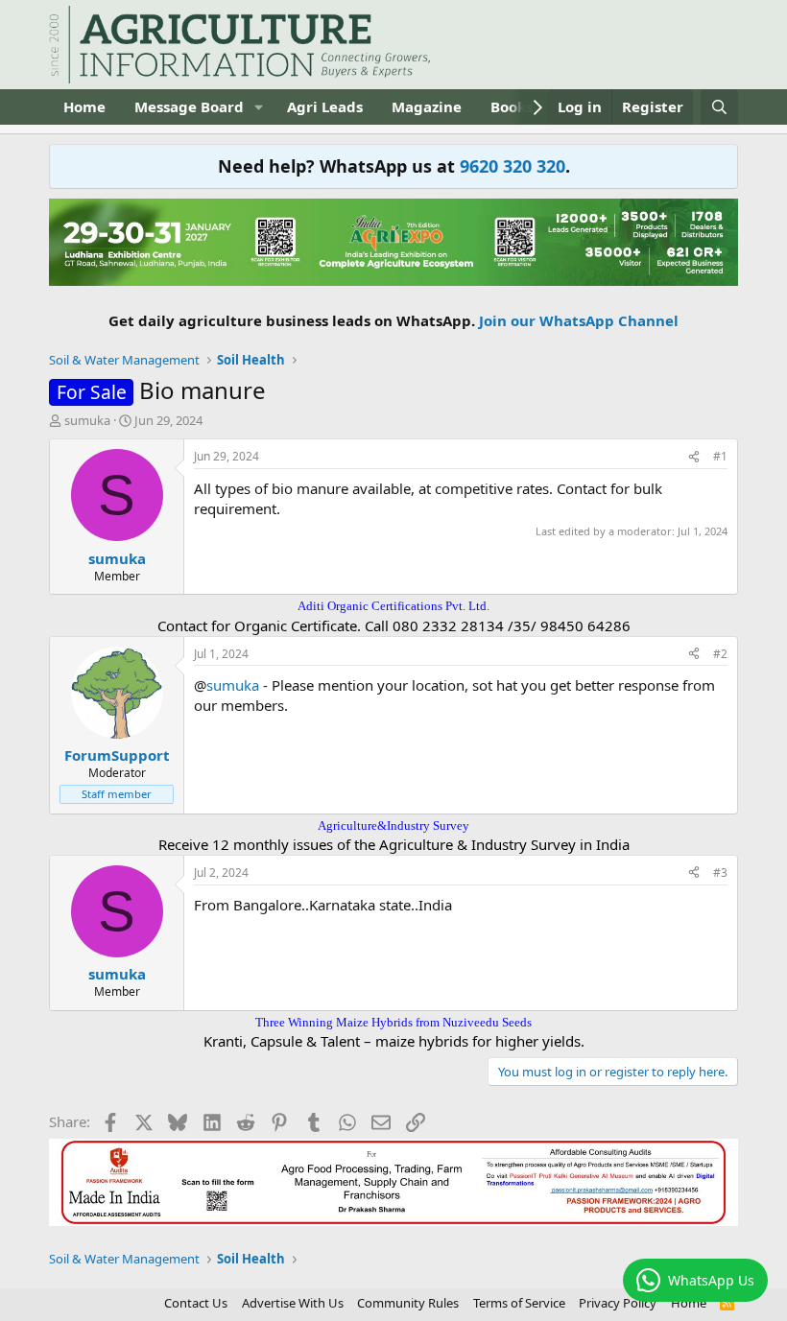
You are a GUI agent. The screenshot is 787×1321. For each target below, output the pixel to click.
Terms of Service (519, 1302)
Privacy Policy (617, 1302)
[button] (259, 107)
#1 (720, 456)
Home (84, 106)
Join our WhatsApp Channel (579, 320)
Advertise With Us (293, 1302)
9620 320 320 (512, 165)
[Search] (719, 107)
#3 (720, 872)
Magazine (427, 106)
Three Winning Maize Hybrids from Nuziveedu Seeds (393, 1022)
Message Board (189, 106)
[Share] (693, 457)
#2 (720, 654)
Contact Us (195, 1302)
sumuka (87, 420)
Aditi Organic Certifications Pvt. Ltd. (393, 606)
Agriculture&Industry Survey (393, 825)
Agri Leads (325, 106)
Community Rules (408, 1302)
